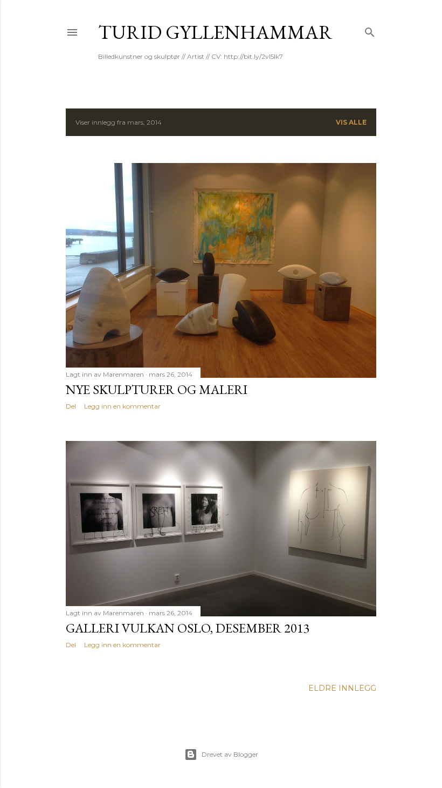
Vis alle (351, 122)
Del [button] (71, 406)
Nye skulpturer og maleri (156, 389)
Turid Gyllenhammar (215, 32)
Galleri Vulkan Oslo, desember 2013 (188, 628)
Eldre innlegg (342, 688)
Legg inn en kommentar (122, 406)
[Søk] (369, 29)
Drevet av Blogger (230, 754)
